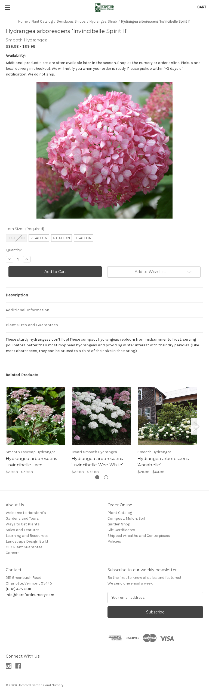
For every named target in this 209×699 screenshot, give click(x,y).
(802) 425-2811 (18, 589)
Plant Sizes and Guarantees (32, 324)
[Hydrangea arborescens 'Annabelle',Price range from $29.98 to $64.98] (167, 416)
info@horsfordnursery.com (30, 594)
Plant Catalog (119, 512)
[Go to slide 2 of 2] (106, 477)
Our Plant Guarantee (24, 547)
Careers (13, 552)
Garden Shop (118, 524)
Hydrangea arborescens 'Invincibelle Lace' (31, 461)
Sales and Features (22, 530)
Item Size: (25, 228)
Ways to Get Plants (23, 524)
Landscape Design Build (27, 541)
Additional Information (27, 309)
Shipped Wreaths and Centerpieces (138, 535)
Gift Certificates (121, 530)
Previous (7, 426)
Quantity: (14, 250)
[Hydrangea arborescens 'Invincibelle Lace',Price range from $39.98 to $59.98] (36, 416)
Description (17, 294)
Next (196, 426)
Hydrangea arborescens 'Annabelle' (163, 461)
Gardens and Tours (22, 518)
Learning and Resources (27, 535)
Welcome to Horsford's (26, 512)
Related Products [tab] (22, 374)
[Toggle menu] (7, 7)
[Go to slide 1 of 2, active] (97, 477)
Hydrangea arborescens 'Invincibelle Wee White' (97, 461)
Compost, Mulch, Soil (126, 518)
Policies (114, 541)
